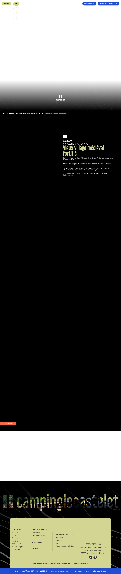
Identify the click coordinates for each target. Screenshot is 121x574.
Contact (36, 548)
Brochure (60, 537)
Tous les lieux (8, 423)
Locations (36, 532)
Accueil (15, 532)
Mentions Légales (92, 571)
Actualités (16, 549)
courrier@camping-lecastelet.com (92, 547)
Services (15, 538)
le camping (17, 529)
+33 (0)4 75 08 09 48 (93, 544)
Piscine (15, 541)
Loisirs (14, 535)
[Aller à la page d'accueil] (69, 9)
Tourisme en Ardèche (34, 113)
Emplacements (38, 535)
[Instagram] (95, 557)
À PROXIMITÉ (37, 542)
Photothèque (17, 546)
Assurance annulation (65, 546)
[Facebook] (90, 557)
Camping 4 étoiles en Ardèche (13, 113)
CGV (58, 543)
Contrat (59, 540)
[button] (16, 4)
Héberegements (39, 529)
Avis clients (16, 543)
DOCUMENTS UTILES (64, 534)
